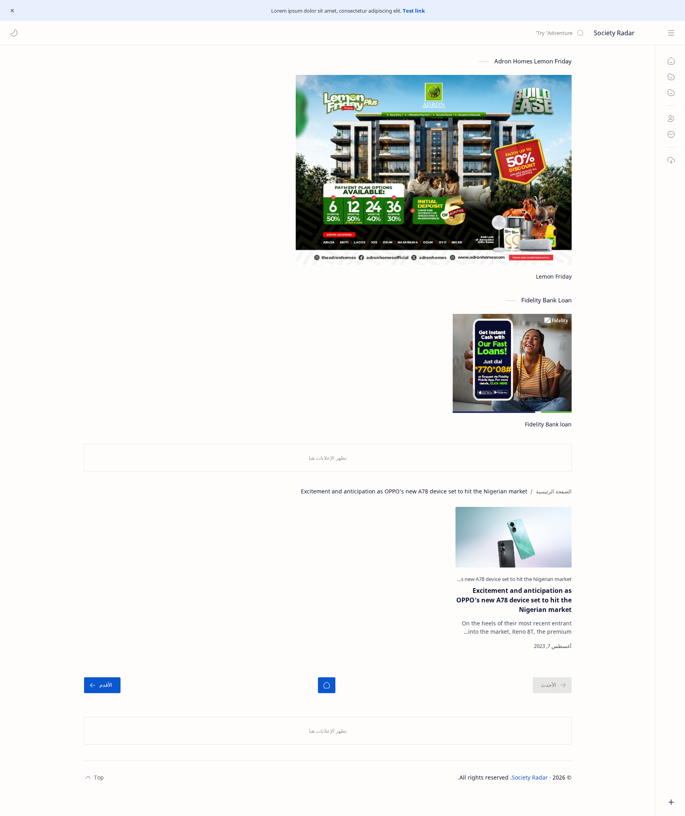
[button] (14, 33)
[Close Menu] (12, 10)
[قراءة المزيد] (468, 646)
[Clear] (459, 33)
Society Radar (614, 33)
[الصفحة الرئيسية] (326, 685)
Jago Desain (442, 777)
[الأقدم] (102, 685)
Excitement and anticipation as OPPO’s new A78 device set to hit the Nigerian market (514, 600)
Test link (414, 10)
